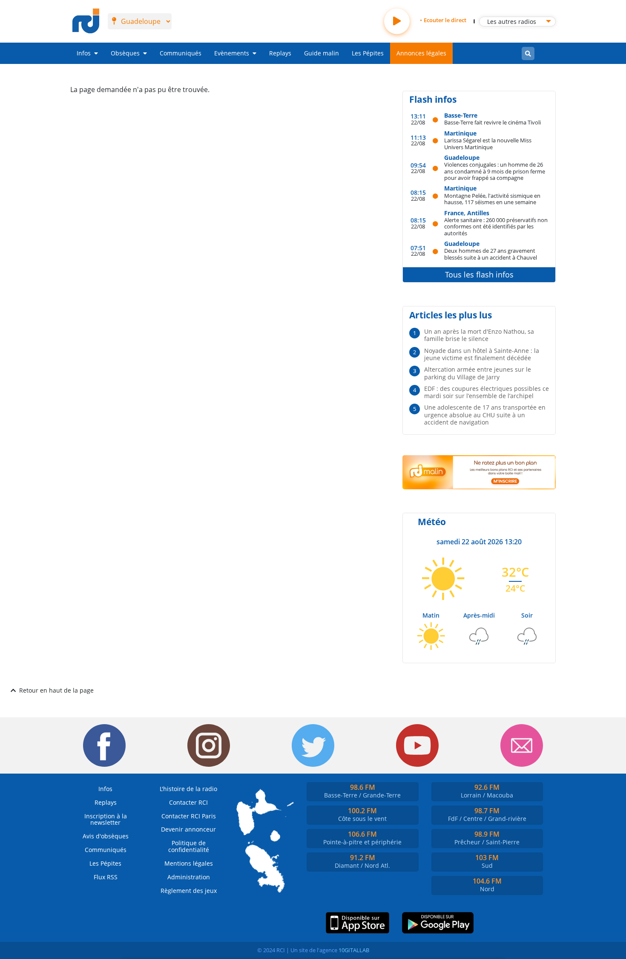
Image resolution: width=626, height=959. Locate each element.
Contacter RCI (188, 802)
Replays (280, 53)
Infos (84, 53)
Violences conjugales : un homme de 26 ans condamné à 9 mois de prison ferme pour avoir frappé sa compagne (494, 171)
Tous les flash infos (479, 274)
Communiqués (180, 53)
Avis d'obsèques (106, 836)
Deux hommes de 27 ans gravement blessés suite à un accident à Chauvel (490, 254)
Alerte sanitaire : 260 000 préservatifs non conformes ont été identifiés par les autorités (496, 226)
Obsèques (125, 53)
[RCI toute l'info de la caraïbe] (85, 21)
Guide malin (321, 53)
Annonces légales (421, 53)
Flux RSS (106, 877)
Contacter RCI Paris (188, 816)
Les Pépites (368, 53)
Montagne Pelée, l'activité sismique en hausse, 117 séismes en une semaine (492, 199)
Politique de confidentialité (188, 846)
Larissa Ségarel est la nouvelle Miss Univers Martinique (487, 143)
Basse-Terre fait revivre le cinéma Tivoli (492, 122)
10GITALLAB (354, 950)
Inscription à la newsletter (105, 819)
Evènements (231, 53)
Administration (188, 877)
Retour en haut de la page (56, 690)
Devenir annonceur (188, 829)
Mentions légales (188, 863)
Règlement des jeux (189, 891)
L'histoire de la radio (188, 789)
